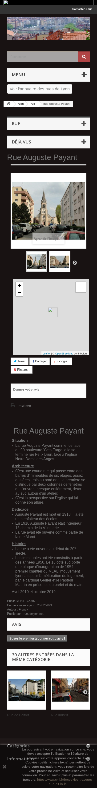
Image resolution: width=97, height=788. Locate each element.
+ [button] (19, 285)
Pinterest (22, 369)
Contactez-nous (82, 9)
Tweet (20, 361)
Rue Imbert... (61, 715)
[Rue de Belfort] (26, 690)
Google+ (63, 361)
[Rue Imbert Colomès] (70, 690)
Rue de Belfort (18, 715)
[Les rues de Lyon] (48, 28)
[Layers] (81, 287)
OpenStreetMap (64, 353)
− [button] (19, 292)
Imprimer (24, 405)
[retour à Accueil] (8, 104)
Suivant (74, 262)
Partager (40, 361)
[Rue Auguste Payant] (36, 261)
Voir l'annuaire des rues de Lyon (40, 89)
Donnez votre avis (26, 389)
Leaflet (46, 353)
